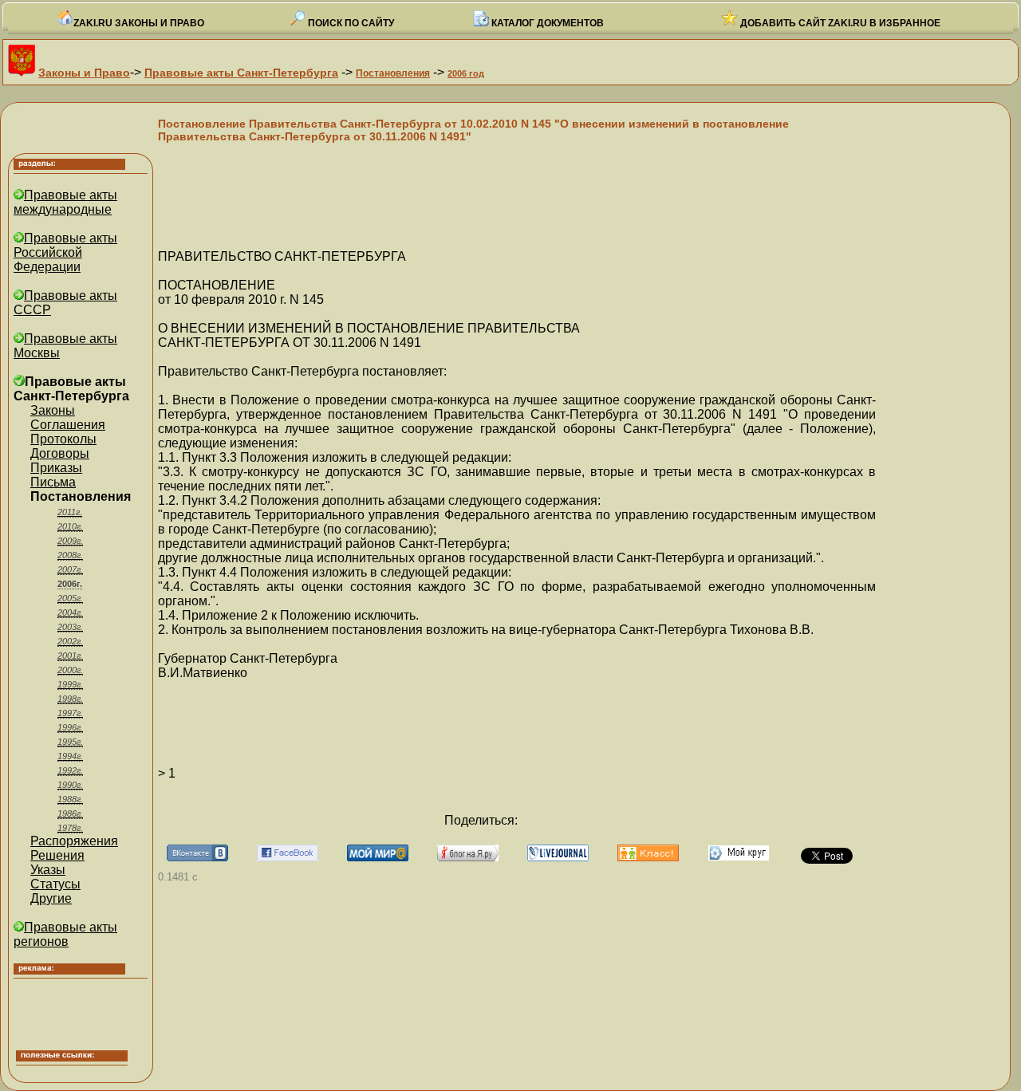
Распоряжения (74, 841)
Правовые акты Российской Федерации (65, 252)
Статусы (55, 884)
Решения (57, 855)
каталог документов (546, 23)
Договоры (59, 453)
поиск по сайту (350, 23)
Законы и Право (84, 72)
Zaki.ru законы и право (138, 23)
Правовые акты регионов (65, 934)
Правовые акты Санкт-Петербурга (241, 72)
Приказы (56, 468)
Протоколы (63, 439)
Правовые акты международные (65, 202)
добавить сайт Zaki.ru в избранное (839, 23)
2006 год (465, 73)
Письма (53, 482)
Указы (47, 869)
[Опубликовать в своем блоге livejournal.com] (558, 857)
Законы (52, 410)
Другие (51, 898)
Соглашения (67, 424)
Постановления (393, 73)
